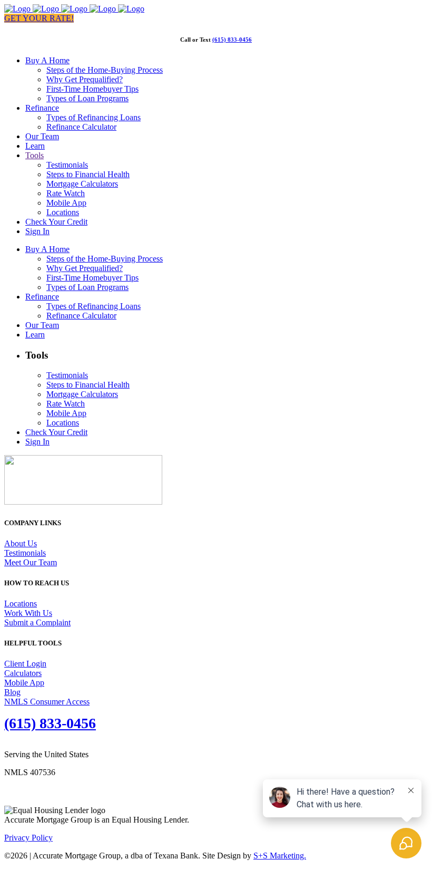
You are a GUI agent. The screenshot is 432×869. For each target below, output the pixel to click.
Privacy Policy (28, 837)
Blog (12, 692)
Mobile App (24, 682)
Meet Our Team (30, 562)
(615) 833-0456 (232, 39)
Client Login (25, 663)
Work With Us (28, 613)
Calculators (23, 673)
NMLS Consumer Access (47, 701)
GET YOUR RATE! (39, 18)
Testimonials (25, 552)
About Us (20, 543)
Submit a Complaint (37, 622)
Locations (20, 603)
